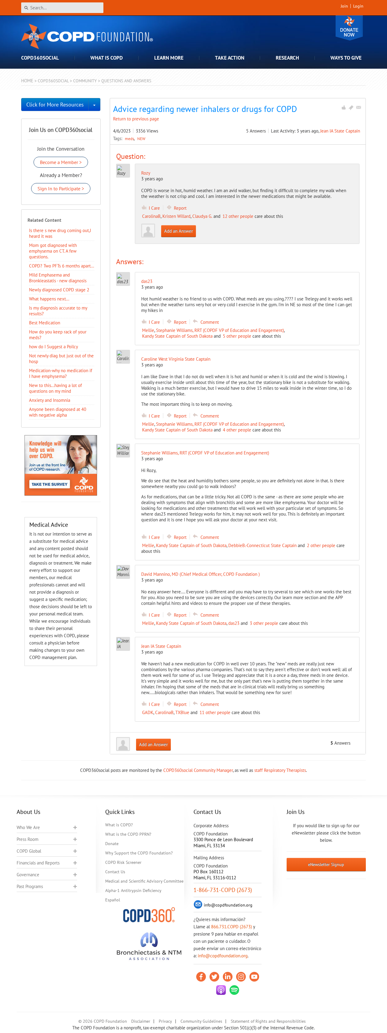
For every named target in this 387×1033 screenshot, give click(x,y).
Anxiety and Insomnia (49, 400)
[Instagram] (241, 977)
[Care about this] (343, 107)
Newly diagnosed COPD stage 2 (59, 290)
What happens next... (49, 299)
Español (112, 900)
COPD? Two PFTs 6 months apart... (61, 266)
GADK (147, 712)
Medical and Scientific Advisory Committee (144, 881)
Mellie (148, 330)
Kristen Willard (176, 216)
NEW (141, 138)
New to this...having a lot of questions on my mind (55, 388)
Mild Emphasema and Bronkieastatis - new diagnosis (57, 278)
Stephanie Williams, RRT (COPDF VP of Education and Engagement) (220, 330)
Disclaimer (140, 1021)
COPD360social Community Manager (198, 770)
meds (130, 138)
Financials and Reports (38, 863)
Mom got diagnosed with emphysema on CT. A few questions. (53, 251)
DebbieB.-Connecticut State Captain (262, 545)
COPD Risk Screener (123, 862)
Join (344, 6)
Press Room (27, 839)
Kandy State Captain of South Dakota (177, 336)
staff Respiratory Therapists (280, 770)
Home (27, 81)
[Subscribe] (358, 107)
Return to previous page (136, 119)
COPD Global (29, 851)
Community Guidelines (201, 1021)
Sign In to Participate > (60, 188)
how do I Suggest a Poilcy (53, 346)
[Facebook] (201, 977)
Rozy (145, 173)
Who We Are (28, 827)
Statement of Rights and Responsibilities (268, 1021)
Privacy (165, 1021)
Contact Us (115, 871)
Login (358, 6)
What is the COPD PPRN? (128, 834)
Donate (349, 28)
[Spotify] (234, 990)
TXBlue (182, 712)
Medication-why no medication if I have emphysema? (60, 373)
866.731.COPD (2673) (231, 927)
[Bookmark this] (351, 107)
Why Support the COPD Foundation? (139, 853)
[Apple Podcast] (221, 990)
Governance (28, 874)
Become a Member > (61, 162)
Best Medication (44, 323)
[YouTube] (254, 977)
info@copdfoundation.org (223, 956)
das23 (233, 623)
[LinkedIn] (228, 977)
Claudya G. (202, 216)
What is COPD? (119, 825)
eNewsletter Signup (326, 864)
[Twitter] (214, 977)
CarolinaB (151, 216)
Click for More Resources (55, 104)
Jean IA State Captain (340, 131)
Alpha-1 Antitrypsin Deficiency (133, 890)
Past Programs (30, 886)
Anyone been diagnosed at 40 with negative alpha (57, 412)
